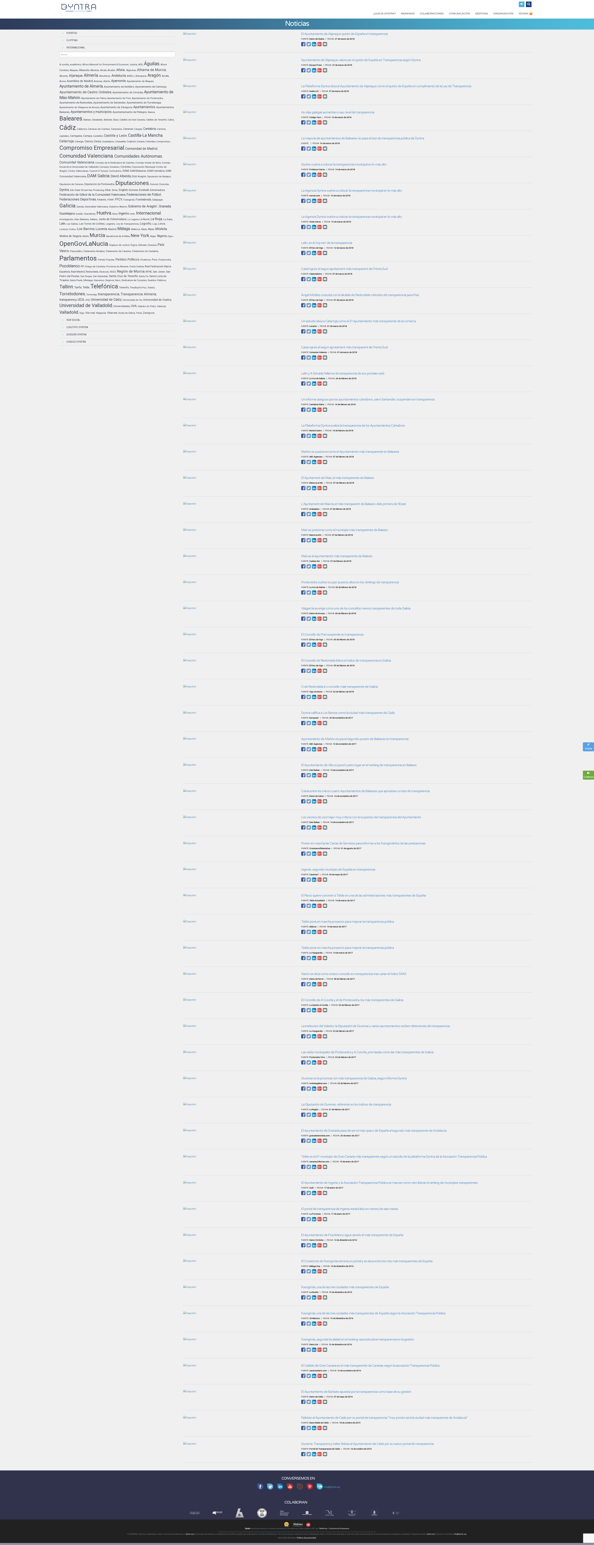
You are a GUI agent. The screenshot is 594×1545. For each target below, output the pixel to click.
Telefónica (323, 1529)
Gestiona (481, 13)
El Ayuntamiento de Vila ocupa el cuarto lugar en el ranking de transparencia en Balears (358, 765)
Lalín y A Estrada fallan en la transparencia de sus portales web (342, 373)
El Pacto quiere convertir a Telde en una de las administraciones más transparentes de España (363, 895)
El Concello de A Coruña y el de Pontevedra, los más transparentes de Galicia (352, 1000)
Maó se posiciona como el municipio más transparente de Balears (344, 530)
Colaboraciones (432, 13)
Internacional (75, 47)
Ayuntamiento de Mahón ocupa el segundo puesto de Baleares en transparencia (354, 739)
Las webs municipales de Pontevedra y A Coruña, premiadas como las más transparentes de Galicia (367, 1052)
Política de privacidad (306, 1538)
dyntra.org (190, 1534)
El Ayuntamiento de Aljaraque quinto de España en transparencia (344, 34)
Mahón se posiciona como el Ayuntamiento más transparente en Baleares (350, 452)
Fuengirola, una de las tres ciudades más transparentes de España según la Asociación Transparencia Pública (373, 1313)
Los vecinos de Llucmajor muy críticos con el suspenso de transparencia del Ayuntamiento (361, 817)
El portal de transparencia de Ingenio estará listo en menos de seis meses (349, 1209)
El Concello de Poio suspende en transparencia (332, 635)
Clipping (71, 40)
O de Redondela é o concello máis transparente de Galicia (339, 687)
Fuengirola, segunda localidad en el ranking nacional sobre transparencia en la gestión (357, 1339)
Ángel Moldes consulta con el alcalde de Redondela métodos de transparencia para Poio (360, 295)
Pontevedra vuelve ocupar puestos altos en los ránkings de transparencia (350, 582)
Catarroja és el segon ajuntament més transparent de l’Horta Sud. (344, 347)
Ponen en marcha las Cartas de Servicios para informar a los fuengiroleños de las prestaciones (363, 843)
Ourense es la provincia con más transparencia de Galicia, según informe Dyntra (354, 1078)
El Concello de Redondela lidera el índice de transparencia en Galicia (346, 661)
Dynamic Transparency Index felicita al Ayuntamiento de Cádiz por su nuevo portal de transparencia (367, 1444)
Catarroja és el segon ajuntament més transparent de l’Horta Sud (344, 269)
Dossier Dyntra (76, 334)
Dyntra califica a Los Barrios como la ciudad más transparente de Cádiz (348, 713)
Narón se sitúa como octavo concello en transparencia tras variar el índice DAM (353, 974)
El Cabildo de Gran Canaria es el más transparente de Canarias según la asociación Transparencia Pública (370, 1366)
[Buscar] (528, 4)
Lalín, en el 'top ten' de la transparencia (326, 243)
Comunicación (459, 13)
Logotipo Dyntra (77, 327)
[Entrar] (521, 4)
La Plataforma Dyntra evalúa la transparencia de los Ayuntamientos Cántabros (353, 426)
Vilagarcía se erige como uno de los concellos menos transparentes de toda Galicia (355, 608)
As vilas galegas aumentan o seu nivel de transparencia (337, 112)
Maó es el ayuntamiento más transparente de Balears (336, 556)
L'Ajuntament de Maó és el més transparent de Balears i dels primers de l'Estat (353, 504)
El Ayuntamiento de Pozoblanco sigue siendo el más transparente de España (352, 1235)
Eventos (71, 33)
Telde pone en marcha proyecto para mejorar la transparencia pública (347, 922)
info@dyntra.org (460, 1534)
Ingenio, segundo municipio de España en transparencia (338, 869)
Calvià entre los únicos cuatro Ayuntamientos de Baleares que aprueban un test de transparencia (365, 791)
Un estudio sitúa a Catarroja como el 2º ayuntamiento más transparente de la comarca (358, 321)
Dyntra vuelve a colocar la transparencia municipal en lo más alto (343, 164)
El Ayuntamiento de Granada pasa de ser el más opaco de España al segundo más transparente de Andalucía (373, 1131)
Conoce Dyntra (76, 341)
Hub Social (73, 319)
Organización (503, 13)
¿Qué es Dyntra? (384, 13)
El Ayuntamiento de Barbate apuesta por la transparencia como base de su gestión (356, 1392)
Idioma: (524, 13)
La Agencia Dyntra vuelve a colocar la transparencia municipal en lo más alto (351, 191)
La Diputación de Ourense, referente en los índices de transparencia (346, 1104)
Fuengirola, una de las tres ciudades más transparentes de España (345, 1287)
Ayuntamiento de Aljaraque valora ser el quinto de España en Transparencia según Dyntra (361, 60)
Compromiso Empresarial (339, 1529)
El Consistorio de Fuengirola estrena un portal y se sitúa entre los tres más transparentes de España (366, 1261)
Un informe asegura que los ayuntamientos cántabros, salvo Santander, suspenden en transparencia (368, 399)
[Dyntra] (78, 7)
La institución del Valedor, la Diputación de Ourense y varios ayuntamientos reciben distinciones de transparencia (375, 1026)
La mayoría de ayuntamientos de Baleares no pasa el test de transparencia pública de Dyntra (362, 138)
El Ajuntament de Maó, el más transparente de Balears (337, 478)
